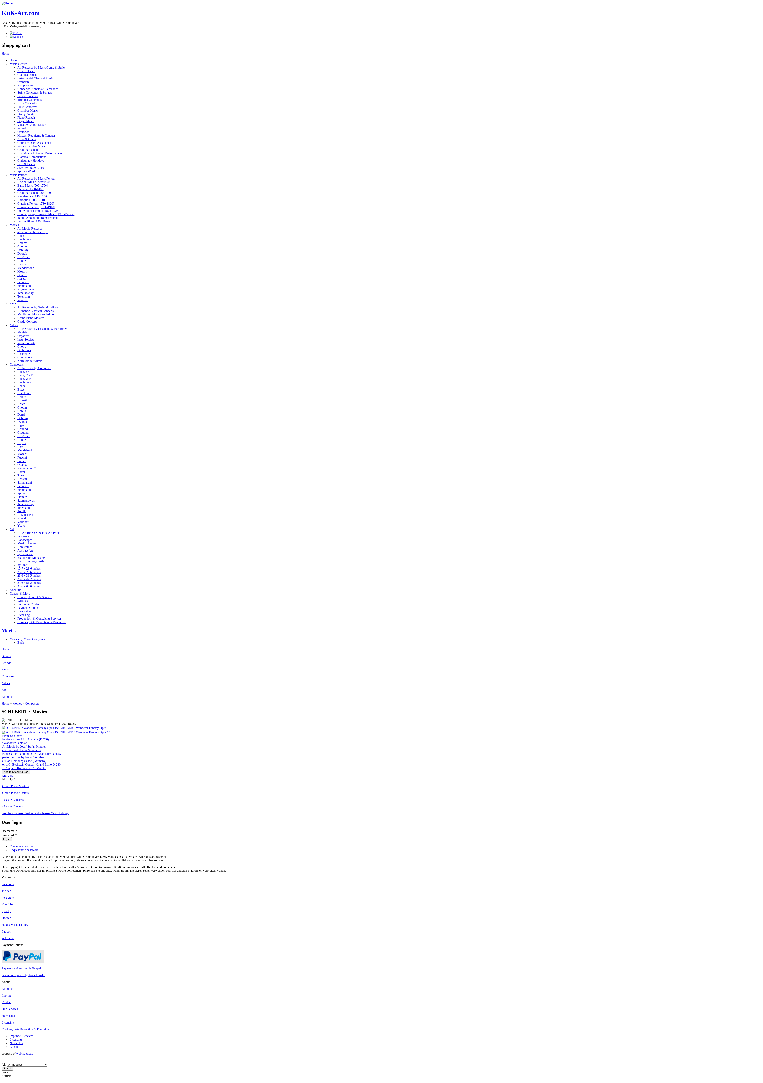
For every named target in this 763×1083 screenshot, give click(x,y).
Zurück (6, 1076)
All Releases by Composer (34, 368)
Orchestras (24, 350)
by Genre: (23, 536)
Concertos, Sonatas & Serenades (37, 89)
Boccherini (24, 393)
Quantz (22, 275)
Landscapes (24, 540)
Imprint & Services (21, 1036)
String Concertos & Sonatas (34, 92)
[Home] (7, 3)
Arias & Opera (26, 139)
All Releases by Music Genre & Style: (41, 67)
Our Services (10, 1009)
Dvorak (22, 253)
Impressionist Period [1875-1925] (38, 210)
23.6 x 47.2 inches (29, 579)
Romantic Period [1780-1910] (36, 207)
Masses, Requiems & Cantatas (36, 135)
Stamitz (22, 497)
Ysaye (21, 525)
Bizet (20, 389)
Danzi (21, 414)
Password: (9, 835)
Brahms (22, 243)
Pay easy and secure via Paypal (21, 968)
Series (13, 303)
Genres (6, 656)
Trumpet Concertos (29, 99)
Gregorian (23, 257)
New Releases (26, 71)
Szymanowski (26, 289)
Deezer (6, 918)
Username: (9, 831)
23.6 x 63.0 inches (29, 586)
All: (4, 1064)
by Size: (22, 565)
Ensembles (24, 353)
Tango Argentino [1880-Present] (37, 217)
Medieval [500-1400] (30, 189)
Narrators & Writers (29, 361)
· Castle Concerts (13, 799)
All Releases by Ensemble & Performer (42, 328)
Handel (22, 260)
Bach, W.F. (24, 378)
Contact (6, 1002)
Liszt (20, 446)
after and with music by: (32, 232)
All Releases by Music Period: (36, 178)
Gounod (22, 429)
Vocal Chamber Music (31, 146)
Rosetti (21, 278)
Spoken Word (26, 171)
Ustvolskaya (25, 514)
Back (5, 1072)
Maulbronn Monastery (31, 557)
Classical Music (27, 74)
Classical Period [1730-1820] (35, 203)
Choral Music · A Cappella (34, 142)
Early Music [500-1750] (32, 185)
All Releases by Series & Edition (38, 307)
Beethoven (24, 239)
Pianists (22, 332)
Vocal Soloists (26, 343)
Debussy (22, 250)
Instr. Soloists (25, 339)
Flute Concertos (27, 107)
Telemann (23, 296)
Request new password (24, 850)
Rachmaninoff (26, 468)
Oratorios (23, 132)
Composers (17, 364)
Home (5, 53)
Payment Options (28, 607)
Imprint (6, 995)
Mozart (21, 271)
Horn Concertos (27, 103)
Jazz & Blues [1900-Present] (35, 221)
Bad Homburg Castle (30, 561)
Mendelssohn (25, 268)
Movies (14, 225)
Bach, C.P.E (25, 375)
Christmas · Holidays (30, 160)
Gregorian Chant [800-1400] (35, 192)
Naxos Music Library (15, 924)
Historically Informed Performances (39, 153)
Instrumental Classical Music (35, 78)
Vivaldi (22, 518)
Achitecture (24, 547)
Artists (14, 325)
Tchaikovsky (25, 293)
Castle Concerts (27, 321)
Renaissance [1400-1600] (33, 196)
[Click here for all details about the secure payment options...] (23, 961)
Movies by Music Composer (27, 639)
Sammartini (24, 482)
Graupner (23, 432)
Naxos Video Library (55, 813)
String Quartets (26, 114)
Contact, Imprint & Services (34, 597)
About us (15, 590)
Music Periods (18, 175)
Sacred (21, 128)
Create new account (22, 846)
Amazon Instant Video (28, 813)
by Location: (25, 554)
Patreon (6, 931)
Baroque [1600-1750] (31, 200)
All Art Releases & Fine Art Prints (38, 532)
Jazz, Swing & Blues (30, 167)
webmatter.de (24, 1053)
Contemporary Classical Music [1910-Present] (46, 214)
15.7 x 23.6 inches (29, 568)
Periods (6, 663)
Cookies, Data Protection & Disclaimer (41, 622)
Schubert (23, 282)
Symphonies (25, 85)
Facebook (8, 884)
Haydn (21, 264)
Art (12, 529)
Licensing (23, 615)
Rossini (22, 479)
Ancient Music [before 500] (34, 182)
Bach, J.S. (23, 371)
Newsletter (24, 611)
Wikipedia (8, 938)
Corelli (21, 411)
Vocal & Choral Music (31, 124)
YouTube (8, 813)
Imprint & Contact (28, 604)
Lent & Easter (26, 164)
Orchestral (23, 81)
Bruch (21, 404)
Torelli (21, 511)
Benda (21, 386)
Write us (22, 600)
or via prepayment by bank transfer (23, 975)
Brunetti (22, 400)
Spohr (21, 493)
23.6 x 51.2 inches (29, 582)
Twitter (6, 891)
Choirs (21, 346)
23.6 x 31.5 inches (29, 575)
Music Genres (18, 64)
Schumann (24, 285)
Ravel (21, 472)
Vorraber (22, 300)
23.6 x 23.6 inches (29, 572)
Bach (20, 235)
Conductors (24, 357)
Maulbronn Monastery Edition (36, 314)
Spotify (6, 911)
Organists (23, 336)
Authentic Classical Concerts (35, 310)
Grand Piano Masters (30, 318)
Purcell (21, 461)
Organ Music (25, 121)
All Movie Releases (29, 228)
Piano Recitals (26, 117)
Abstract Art (25, 550)
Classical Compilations (31, 157)
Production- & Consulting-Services (39, 618)
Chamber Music (27, 110)
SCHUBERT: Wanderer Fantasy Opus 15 (84, 728)
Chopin (22, 246)
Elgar (20, 425)
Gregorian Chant (28, 149)
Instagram (8, 897)
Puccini (22, 457)
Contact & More (20, 593)
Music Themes (26, 543)
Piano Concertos (27, 96)
